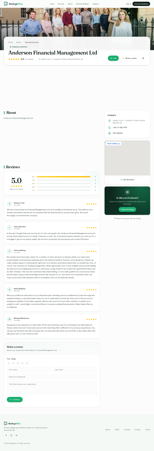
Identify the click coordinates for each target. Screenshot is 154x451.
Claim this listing (127, 209)
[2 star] (13, 363)
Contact (127, 430)
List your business (141, 4)
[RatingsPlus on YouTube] (16, 435)
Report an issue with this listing (129, 218)
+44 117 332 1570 (120, 127)
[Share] (143, 58)
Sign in (128, 4)
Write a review (131, 58)
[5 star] (27, 363)
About (70, 4)
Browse (61, 4)
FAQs (117, 430)
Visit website (118, 133)
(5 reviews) (29, 59)
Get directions (128, 180)
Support (96, 4)
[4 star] (22, 363)
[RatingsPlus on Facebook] (6, 435)
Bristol (18, 42)
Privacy (137, 430)
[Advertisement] (76, 86)
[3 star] (18, 363)
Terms (147, 430)
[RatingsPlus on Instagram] (11, 435)
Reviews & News (82, 4)
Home (52, 4)
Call (114, 58)
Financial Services (32, 42)
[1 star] (9, 363)
